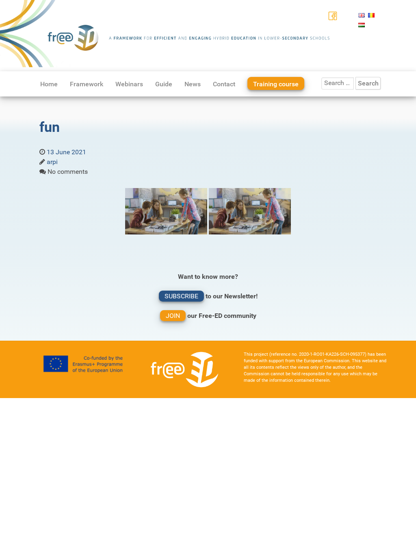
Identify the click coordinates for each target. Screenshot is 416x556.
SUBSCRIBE (181, 296)
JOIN (173, 316)
